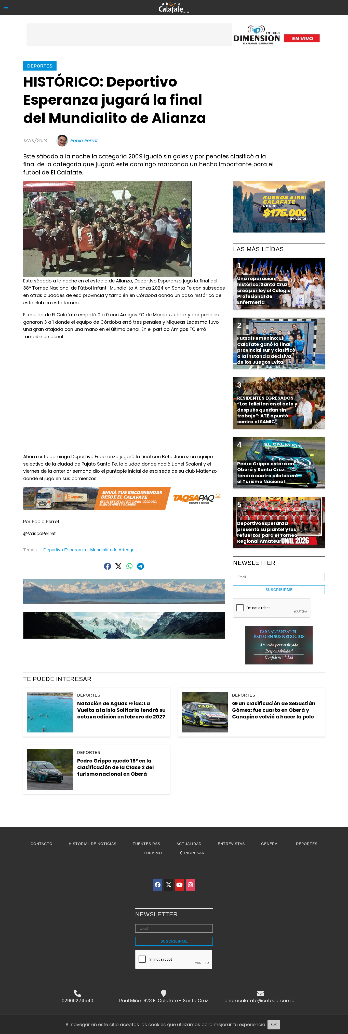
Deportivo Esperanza (64, 549)
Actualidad (189, 844)
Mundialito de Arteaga (112, 549)
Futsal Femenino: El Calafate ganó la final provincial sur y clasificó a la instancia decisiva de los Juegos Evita (266, 350)
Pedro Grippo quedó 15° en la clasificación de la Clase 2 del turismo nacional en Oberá (115, 767)
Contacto (41, 844)
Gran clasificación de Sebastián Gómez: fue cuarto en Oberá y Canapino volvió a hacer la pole (273, 710)
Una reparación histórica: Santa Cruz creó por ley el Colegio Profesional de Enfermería (264, 290)
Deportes (39, 66)
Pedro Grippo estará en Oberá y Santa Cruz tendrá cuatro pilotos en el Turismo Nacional (266, 472)
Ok (274, 1024)
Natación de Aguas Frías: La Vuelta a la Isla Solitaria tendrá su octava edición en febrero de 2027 (121, 710)
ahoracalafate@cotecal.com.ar (260, 1000)
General (270, 844)
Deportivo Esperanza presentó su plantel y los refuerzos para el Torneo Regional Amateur (267, 532)
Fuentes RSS (146, 844)
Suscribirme (279, 590)
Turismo (153, 853)
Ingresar (194, 853)
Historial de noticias (92, 844)
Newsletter (254, 563)
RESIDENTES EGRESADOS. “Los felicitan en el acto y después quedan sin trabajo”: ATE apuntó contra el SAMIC (267, 410)
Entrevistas (231, 844)
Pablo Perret (84, 140)
